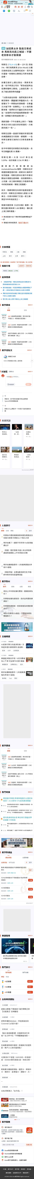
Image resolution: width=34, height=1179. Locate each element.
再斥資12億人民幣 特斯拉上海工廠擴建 (15, 299)
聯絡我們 (25, 1173)
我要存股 (28, 266)
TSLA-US (12, 64)
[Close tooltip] (28, 15)
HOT (9, 316)
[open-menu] (2, 7)
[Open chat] (30, 11)
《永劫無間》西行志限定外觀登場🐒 (28, 456)
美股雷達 (11, 43)
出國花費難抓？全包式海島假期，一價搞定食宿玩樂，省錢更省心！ (28, 433)
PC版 (4, 1169)
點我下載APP (23, 222)
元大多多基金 (5, 896)
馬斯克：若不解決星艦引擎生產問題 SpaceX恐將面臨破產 (16, 400)
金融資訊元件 (17, 1173)
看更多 (30, 304)
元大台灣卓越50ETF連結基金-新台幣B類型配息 (14, 879)
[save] (24, 10)
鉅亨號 (17, 1169)
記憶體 (8, 981)
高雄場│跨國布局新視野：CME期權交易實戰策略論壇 (20, 343)
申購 (30, 880)
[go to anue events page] (25, 7)
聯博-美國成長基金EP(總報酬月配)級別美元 (13, 868)
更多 (22, 256)
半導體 (8, 992)
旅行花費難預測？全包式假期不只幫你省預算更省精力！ (4, 456)
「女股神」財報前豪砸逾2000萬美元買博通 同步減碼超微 (16, 433)
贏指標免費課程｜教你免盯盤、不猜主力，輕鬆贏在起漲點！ (20, 317)
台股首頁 (21, 266)
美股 (4, 43)
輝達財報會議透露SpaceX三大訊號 (16, 456)
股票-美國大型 (12, 873)
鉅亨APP (10, 1169)
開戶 (30, 870)
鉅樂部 (23, 1169)
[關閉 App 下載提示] (2, 2)
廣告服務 (8, 1173)
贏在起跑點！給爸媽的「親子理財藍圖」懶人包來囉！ (18, 262)
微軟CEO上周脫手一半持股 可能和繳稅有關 (18, 410)
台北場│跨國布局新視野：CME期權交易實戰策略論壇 (20, 326)
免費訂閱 (29, 1145)
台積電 (8, 987)
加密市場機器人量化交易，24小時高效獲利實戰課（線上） (20, 334)
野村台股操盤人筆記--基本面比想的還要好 (4, 433)
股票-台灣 (10, 883)
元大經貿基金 (5, 888)
